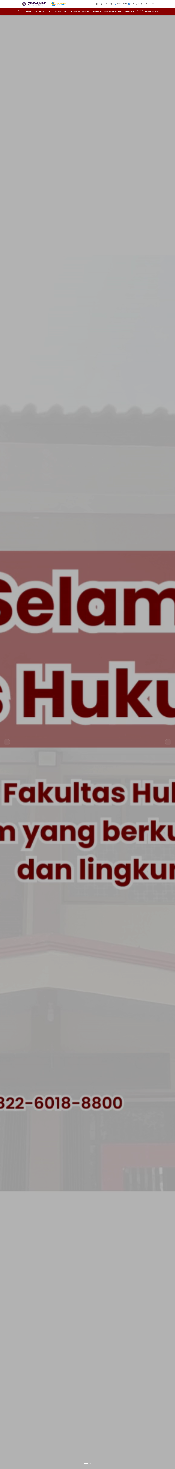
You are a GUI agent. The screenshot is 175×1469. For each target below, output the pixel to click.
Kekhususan (86, 11)
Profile (28, 11)
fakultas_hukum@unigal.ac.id (140, 4)
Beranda (20, 11)
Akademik (57, 11)
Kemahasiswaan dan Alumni (113, 11)
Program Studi (39, 11)
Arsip (48, 11)
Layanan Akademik (151, 11)
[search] (153, 4)
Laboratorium (75, 11)
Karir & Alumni (129, 11)
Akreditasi (139, 11)
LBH (65, 11)
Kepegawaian (97, 11)
